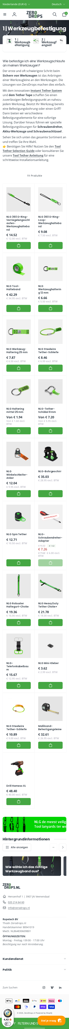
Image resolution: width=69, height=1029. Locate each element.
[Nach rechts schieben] (62, 43)
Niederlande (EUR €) (15, 4)
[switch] (8, 1024)
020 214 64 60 (16, 902)
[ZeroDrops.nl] (11, 888)
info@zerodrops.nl (19, 908)
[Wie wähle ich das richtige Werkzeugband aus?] (32, 866)
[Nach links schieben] (53, 847)
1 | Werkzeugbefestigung (22, 42)
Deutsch (57, 4)
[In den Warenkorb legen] (18, 245)
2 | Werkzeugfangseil (49, 42)
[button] (5, 14)
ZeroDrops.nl (29, 1013)
